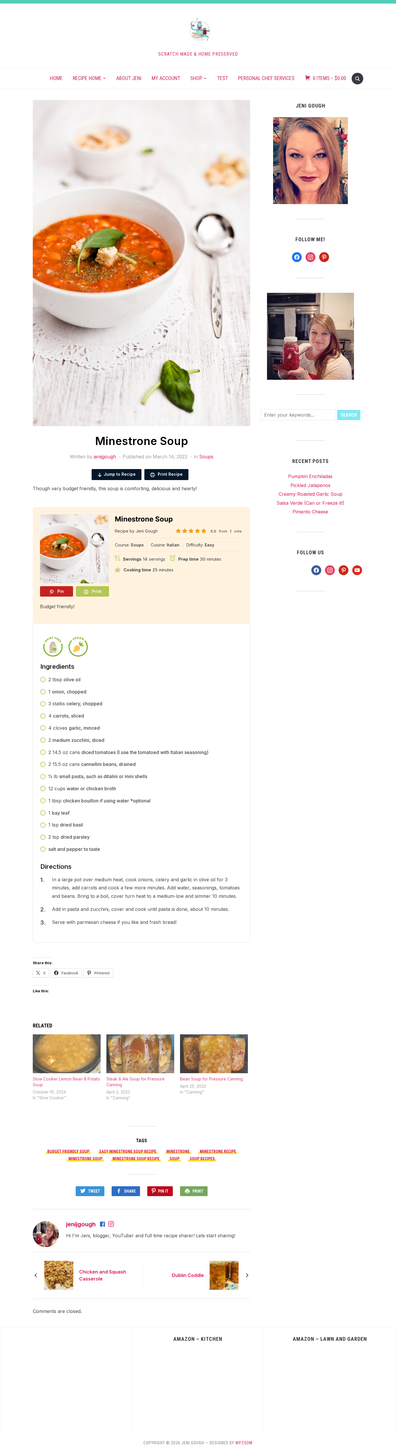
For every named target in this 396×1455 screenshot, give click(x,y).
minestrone (178, 1151)
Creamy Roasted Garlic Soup (310, 494)
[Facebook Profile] (103, 1224)
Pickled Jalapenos (310, 485)
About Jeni (128, 78)
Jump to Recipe (120, 474)
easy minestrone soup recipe (127, 1151)
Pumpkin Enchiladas (310, 476)
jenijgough (105, 456)
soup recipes (202, 1158)
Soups (206, 456)
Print (197, 1191)
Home (56, 78)
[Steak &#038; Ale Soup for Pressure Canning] (140, 1053)
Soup (174, 1158)
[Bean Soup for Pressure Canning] (214, 1053)
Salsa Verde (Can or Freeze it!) (310, 503)
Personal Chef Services (266, 78)
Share (130, 1191)
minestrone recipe (218, 1151)
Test (222, 78)
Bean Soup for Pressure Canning (211, 1078)
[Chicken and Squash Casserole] (59, 1275)
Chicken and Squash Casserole (102, 1275)
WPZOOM (244, 1443)
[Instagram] (111, 1224)
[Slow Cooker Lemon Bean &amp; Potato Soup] (67, 1053)
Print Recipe (170, 474)
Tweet (94, 1191)
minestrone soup (85, 1158)
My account (166, 78)
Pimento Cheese (310, 512)
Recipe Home (87, 78)
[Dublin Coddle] (224, 1275)
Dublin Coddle (188, 1275)
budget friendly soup (68, 1151)
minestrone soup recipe (135, 1158)
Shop (196, 78)
